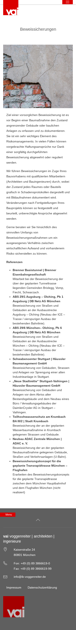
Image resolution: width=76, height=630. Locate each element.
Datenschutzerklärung (42, 587)
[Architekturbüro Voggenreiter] (10, 7)
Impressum (13, 587)
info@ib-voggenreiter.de (30, 576)
